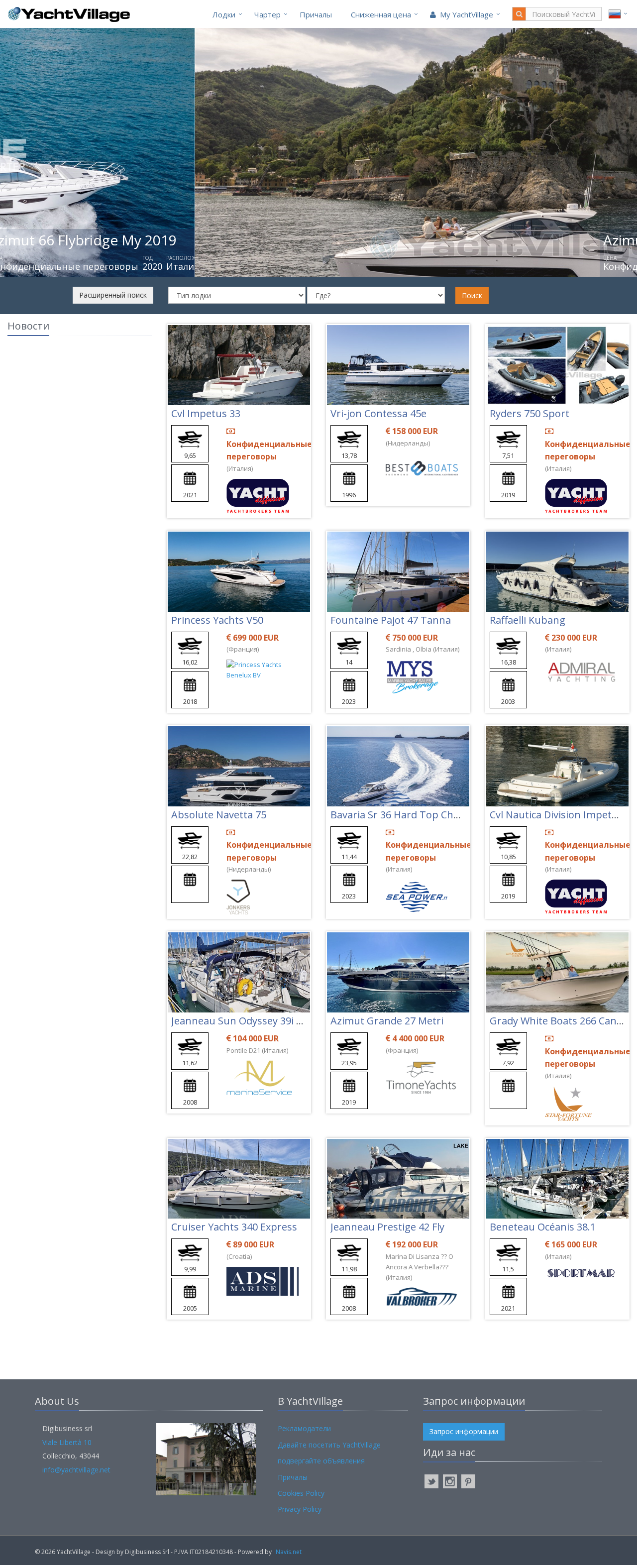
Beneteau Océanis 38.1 (543, 1226)
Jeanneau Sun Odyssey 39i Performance (264, 1020)
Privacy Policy (299, 1509)
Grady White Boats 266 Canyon (562, 1020)
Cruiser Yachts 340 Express (234, 1226)
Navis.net (289, 1552)
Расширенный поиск (113, 295)
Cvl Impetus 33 (205, 413)
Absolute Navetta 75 (218, 814)
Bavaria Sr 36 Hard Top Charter (403, 814)
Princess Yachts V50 (217, 620)
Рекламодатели (304, 1428)
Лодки (223, 14)
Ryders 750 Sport (529, 413)
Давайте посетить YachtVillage (329, 1445)
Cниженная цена (381, 14)
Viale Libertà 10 (67, 1442)
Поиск (472, 295)
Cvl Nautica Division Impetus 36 (563, 814)
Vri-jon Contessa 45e (378, 413)
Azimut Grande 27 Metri (386, 1020)
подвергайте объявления (321, 1460)
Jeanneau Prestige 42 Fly (387, 1226)
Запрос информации (463, 1431)
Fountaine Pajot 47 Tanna (390, 620)
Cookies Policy (301, 1493)
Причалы (316, 14)
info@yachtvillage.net (76, 1469)
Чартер (267, 14)
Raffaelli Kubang (527, 620)
